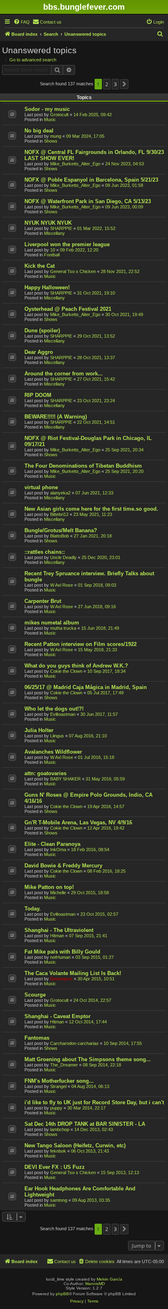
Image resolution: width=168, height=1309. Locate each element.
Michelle (58, 892)
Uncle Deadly (63, 557)
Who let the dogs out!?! (54, 709)
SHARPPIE (61, 228)
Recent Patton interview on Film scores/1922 (80, 644)
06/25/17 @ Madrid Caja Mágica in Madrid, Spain (85, 687)
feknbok (58, 1151)
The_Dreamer (64, 1064)
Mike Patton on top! (49, 887)
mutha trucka (63, 628)
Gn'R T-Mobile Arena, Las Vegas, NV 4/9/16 (78, 822)
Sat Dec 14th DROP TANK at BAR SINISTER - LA (84, 1124)
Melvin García (109, 1279)
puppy (56, 1107)
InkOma (58, 849)
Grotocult (59, 114)
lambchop (59, 1129)
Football (52, 254)
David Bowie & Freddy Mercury (63, 866)
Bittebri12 (59, 514)
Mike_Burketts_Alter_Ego (75, 163)
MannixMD (95, 1283)
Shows (50, 141)
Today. (32, 909)
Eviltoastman (62, 714)
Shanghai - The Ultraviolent (58, 930)
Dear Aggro (38, 352)
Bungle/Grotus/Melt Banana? (60, 530)
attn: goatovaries (45, 773)
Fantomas (36, 1038)
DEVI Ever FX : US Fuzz (54, 1167)
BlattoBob (59, 535)
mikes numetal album (51, 623)
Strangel (58, 1086)
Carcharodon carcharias (74, 1043)
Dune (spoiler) (42, 330)
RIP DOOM (37, 395)
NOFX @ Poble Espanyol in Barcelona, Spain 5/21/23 (91, 180)
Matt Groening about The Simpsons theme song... (87, 1059)
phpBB (62, 1294)
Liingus (57, 735)
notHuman (60, 957)
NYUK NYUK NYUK (48, 223)
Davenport (61, 978)
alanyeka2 (60, 492)
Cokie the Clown (66, 671)
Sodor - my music (47, 109)
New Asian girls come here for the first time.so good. (91, 509)
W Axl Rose (61, 585)
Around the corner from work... (63, 374)
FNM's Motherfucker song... (59, 1081)
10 (52, 249)
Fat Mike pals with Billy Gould (62, 952)
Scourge (35, 995)
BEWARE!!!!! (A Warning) (55, 417)
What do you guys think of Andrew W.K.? (76, 666)
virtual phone (41, 487)
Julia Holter (38, 730)
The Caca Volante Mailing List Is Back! (72, 973)
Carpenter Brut (42, 601)
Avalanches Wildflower (53, 752)
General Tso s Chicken (73, 271)
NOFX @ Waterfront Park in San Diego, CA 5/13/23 (87, 201)
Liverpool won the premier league (67, 244)
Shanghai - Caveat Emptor (57, 1016)
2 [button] (106, 84)
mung (55, 136)
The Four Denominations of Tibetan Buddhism (83, 466)
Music (50, 119)
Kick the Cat (39, 266)
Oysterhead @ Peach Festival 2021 (67, 309)
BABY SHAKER (65, 778)
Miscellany (54, 233)
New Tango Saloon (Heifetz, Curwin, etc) (75, 1145)
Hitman (57, 935)
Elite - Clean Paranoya (52, 844)
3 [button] (115, 84)
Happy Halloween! (47, 287)
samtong (58, 1200)
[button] (124, 84)
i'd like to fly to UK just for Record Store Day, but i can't (94, 1102)
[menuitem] (21, 22)
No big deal (38, 131)
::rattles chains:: (44, 552)
